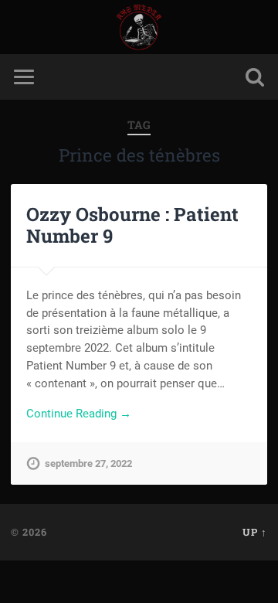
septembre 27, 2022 (88, 463)
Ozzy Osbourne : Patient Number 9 (132, 225)
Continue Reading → (78, 414)
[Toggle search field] (255, 77)
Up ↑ (254, 532)
